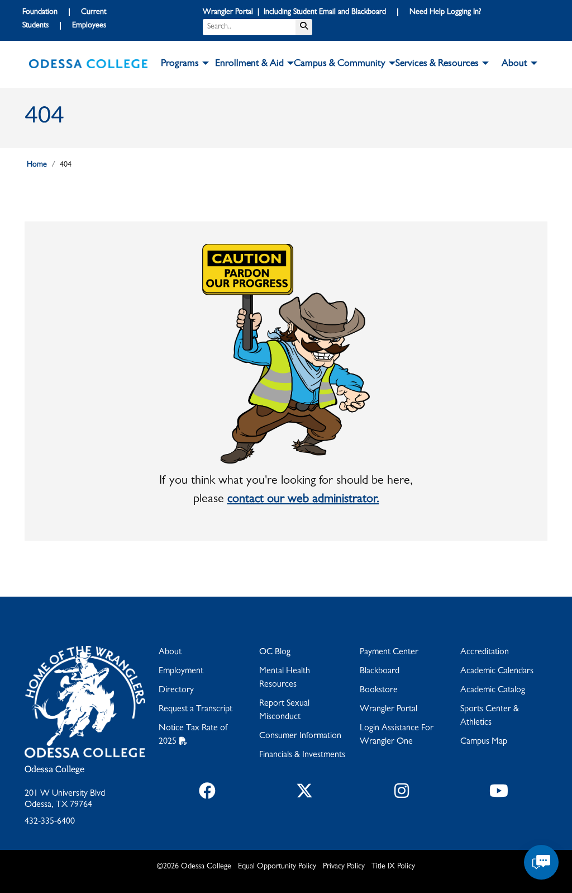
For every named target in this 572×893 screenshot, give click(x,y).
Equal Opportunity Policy (277, 867)
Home (37, 165)
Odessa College (54, 769)
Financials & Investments (302, 755)
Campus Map (483, 742)
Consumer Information (300, 736)
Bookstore (379, 690)
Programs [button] (180, 64)
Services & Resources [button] (437, 64)
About (170, 652)
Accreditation (484, 652)
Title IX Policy (393, 867)
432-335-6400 (50, 822)
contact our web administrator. (303, 500)
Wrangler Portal (388, 709)
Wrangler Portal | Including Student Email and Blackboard (294, 12)
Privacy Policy (344, 867)
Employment (181, 671)
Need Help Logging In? (445, 12)
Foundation (40, 12)
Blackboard (379, 671)
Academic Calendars (496, 671)
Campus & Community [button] (339, 64)
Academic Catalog (492, 690)
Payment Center (389, 652)
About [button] (514, 64)
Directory (176, 690)
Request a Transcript (195, 709)
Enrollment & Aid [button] (249, 64)
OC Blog (274, 652)
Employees (89, 26)
